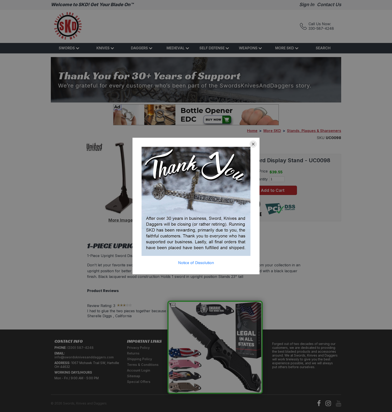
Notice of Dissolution (196, 262)
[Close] (253, 144)
